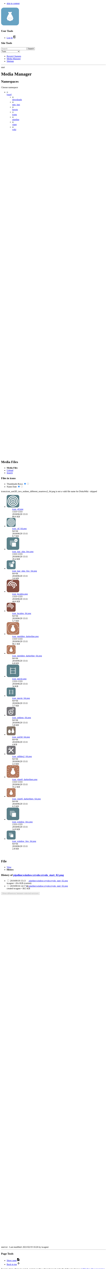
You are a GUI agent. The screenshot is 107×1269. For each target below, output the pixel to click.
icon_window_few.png (22, 822)
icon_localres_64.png (21, 613)
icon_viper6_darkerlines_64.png (26, 799)
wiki (14, 129)
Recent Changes (14, 56)
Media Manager (14, 59)
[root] (9, 94)
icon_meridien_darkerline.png (25, 636)
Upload (10, 470)
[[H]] (10, 23)
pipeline (15, 119)
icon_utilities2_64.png (22, 756)
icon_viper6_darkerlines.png (24, 779)
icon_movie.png (19, 679)
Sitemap (10, 61)
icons (14, 114)
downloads (17, 99)
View (9, 867)
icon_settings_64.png (21, 717)
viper (14, 124)
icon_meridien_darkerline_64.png (27, 656)
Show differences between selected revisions (20, 893)
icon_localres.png (20, 594)
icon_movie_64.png (21, 698)
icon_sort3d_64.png (21, 737)
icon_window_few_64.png (24, 841)
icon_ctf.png (17, 509)
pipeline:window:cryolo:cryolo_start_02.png (38, 875)
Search (31, 49)
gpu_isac (16, 104)
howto (15, 109)
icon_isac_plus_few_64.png (24, 571)
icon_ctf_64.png (19, 528)
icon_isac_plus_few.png (22, 551)
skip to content (13, 3)
